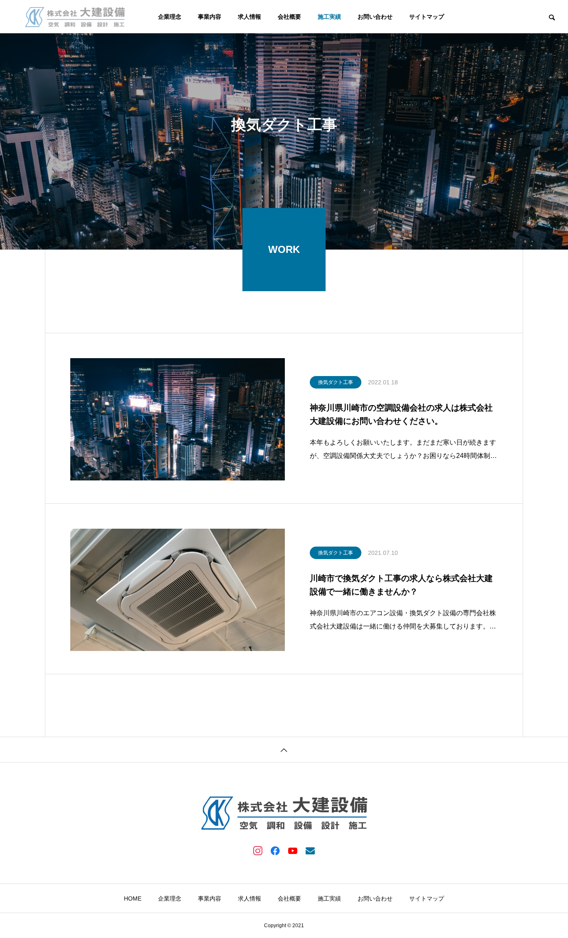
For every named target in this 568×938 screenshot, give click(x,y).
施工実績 (329, 16)
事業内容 (209, 16)
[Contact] (310, 850)
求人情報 (249, 16)
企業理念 (169, 16)
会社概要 (289, 16)
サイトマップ (426, 16)
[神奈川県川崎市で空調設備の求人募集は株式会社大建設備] (75, 16)
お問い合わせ (375, 16)
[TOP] (284, 749)
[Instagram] (257, 850)
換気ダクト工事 (335, 382)
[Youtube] (292, 850)
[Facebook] (275, 850)
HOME (132, 898)
